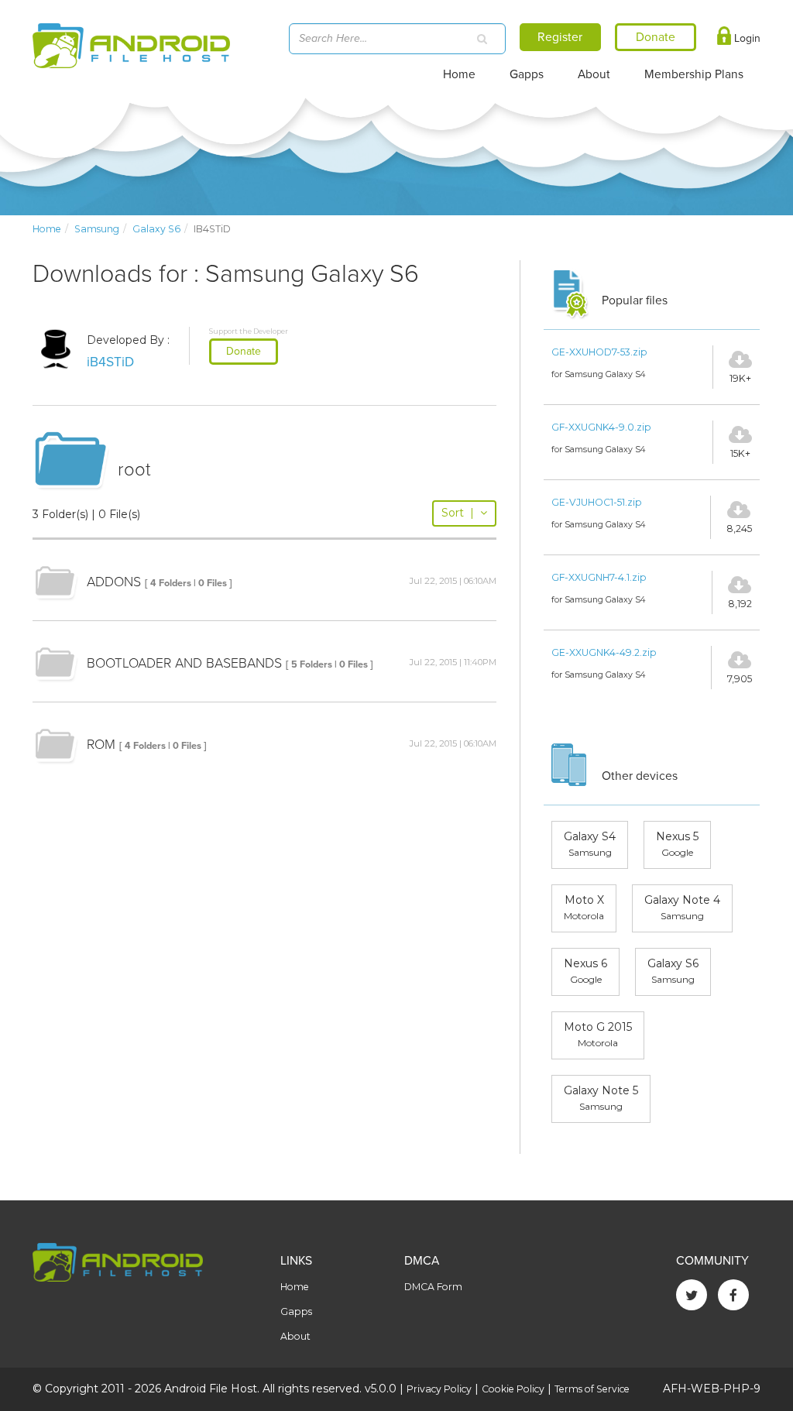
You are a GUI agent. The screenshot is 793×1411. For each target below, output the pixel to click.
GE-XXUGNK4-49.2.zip (604, 652)
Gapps (527, 74)
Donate (243, 351)
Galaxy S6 (156, 229)
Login (745, 38)
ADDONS (114, 582)
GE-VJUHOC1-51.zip (596, 502)
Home (459, 74)
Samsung (96, 229)
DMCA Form (433, 1287)
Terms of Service (592, 1389)
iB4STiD (110, 362)
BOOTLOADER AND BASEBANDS (184, 663)
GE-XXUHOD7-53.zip (599, 352)
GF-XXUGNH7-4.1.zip (599, 577)
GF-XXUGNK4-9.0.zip (601, 427)
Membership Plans (693, 74)
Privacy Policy (439, 1389)
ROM (101, 744)
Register (559, 37)
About (594, 74)
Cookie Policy (513, 1389)
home (47, 229)
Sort (457, 513)
